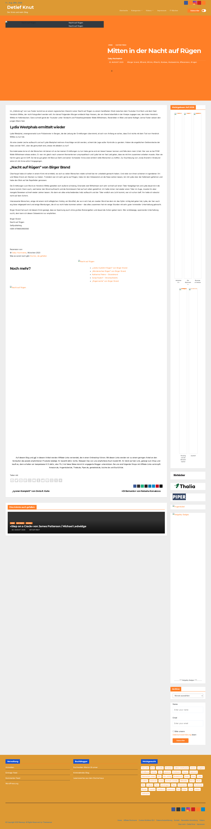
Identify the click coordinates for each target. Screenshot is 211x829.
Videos (149, 10)
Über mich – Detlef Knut (186, 824)
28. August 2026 (18, 530)
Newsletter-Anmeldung (189, 820)
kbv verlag (167, 776)
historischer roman (148, 776)
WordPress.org (11, 783)
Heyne (185, 772)
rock (190, 785)
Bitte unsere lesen (184, 733)
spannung (170, 789)
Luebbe (144, 781)
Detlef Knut (20, 7)
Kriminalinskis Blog (81, 773)
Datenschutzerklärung (182, 735)
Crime (110, 45)
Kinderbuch (178, 776)
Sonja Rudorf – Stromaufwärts (105, 278)
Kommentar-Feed (12, 778)
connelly (160, 768)
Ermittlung (145, 772)
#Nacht (157, 62)
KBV (159, 776)
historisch (193, 772)
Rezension (182, 785)
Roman (144, 789)
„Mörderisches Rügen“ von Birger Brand (109, 271)
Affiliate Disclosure (130, 820)
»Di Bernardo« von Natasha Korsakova (141, 491)
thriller (184, 789)
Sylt (178, 789)
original (149, 785)
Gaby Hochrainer (115, 59)
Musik (199, 781)
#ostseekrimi (173, 62)
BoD (152, 768)
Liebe (200, 776)
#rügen (194, 62)
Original (29, 523)
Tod (190, 789)
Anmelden (9, 767)
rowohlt (152, 789)
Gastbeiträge (121, 45)
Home (120, 820)
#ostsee (164, 62)
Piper (174, 785)
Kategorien (136, 10)
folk (160, 772)
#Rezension (185, 62)
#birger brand (133, 62)
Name (175, 704)
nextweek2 (20, 523)
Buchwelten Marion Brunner (85, 767)
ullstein (197, 789)
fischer (153, 772)
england (201, 768)
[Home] (115, 10)
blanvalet (145, 768)
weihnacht (145, 794)
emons (193, 768)
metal (161, 781)
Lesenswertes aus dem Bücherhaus (88, 778)
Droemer (169, 768)
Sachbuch (161, 789)
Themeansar (47, 822)
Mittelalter (183, 781)
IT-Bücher (174, 10)
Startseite (124, 10)
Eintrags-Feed (11, 773)
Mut (143, 785)
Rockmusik (198, 785)
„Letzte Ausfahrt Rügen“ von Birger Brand (109, 268)
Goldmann (176, 772)
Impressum (161, 10)
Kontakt (176, 820)
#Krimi (149, 62)
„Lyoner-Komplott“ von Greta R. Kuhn (31, 491)
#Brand (143, 62)
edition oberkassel (181, 768)
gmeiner (167, 772)
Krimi (193, 776)
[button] (185, 10)
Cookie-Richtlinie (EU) (147, 820)
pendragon (165, 785)
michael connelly (172, 781)
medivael (153, 781)
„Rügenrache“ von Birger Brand (105, 281)
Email (175, 718)
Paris (156, 785)
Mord (192, 781)
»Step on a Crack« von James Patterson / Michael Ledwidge (48, 526)
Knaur (187, 776)
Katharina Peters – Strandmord (105, 274)
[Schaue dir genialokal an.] (179, 475)
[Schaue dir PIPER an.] (179, 497)
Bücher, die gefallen (38, 256)
